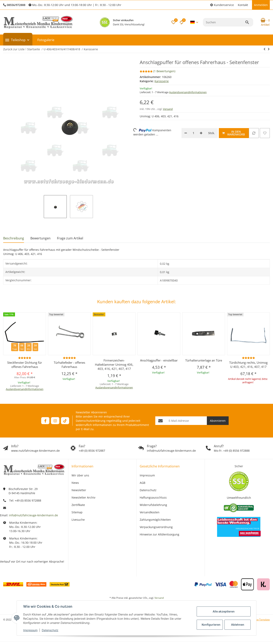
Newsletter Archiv (83, 497)
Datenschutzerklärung (91, 421)
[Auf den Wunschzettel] (265, 133)
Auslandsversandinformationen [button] (188, 92)
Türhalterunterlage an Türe (203, 360)
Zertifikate (78, 505)
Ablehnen (237, 624)
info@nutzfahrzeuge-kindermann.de (33, 515)
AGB (142, 483)
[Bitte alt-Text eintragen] (105, 22)
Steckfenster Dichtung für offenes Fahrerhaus (24, 365)
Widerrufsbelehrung (153, 505)
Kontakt (243, 5)
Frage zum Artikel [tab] (70, 238)
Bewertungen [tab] (40, 238)
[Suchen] (249, 22)
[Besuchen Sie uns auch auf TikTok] (65, 420)
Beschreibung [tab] (13, 238)
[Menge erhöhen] (201, 133)
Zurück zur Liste (14, 49)
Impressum (30, 630)
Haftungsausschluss (153, 497)
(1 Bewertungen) (164, 71)
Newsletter (79, 490)
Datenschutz (50, 630)
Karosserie (161, 81)
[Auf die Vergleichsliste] (254, 133)
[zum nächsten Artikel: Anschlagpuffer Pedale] (264, 49)
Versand (168, 109)
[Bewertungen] (24, 358)
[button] (222, 5)
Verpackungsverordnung (156, 527)
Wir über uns (80, 475)
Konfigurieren (211, 624)
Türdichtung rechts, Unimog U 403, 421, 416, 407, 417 (248, 365)
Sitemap (77, 512)
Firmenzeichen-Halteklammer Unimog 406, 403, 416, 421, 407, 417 (114, 364)
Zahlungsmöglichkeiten (155, 520)
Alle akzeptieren (224, 611)
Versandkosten (149, 512)
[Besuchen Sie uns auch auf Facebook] (45, 420)
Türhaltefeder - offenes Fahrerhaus (69, 365)
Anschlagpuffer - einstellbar (159, 360)
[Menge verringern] (185, 133)
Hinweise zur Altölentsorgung (159, 534)
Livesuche (78, 520)
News (75, 483)
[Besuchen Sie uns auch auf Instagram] (55, 420)
